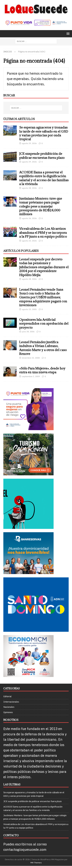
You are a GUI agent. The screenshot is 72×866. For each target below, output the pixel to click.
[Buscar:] (36, 41)
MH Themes (36, 862)
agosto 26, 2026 (29, 218)
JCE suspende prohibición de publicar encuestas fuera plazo (42, 155)
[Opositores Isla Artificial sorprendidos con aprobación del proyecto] (10, 323)
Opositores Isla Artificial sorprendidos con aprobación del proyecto (43, 323)
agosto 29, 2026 (29, 143)
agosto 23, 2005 (29, 309)
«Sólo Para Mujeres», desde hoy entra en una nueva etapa (42, 370)
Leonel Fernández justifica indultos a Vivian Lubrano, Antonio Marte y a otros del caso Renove (43, 348)
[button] (67, 33)
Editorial (7, 696)
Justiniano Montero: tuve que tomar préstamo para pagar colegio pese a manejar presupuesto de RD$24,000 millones (40, 206)
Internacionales (11, 702)
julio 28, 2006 (28, 331)
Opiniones (8, 712)
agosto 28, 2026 (29, 188)
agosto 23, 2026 (29, 240)
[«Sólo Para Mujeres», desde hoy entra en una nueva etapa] (10, 371)
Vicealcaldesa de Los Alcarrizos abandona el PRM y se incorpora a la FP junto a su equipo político (43, 232)
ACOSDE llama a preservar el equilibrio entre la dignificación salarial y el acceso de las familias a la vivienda (44, 178)
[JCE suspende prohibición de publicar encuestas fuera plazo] (10, 157)
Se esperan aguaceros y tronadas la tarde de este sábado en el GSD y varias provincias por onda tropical (43, 133)
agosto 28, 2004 (29, 279)
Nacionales (8, 707)
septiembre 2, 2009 (31, 376)
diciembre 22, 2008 (31, 357)
